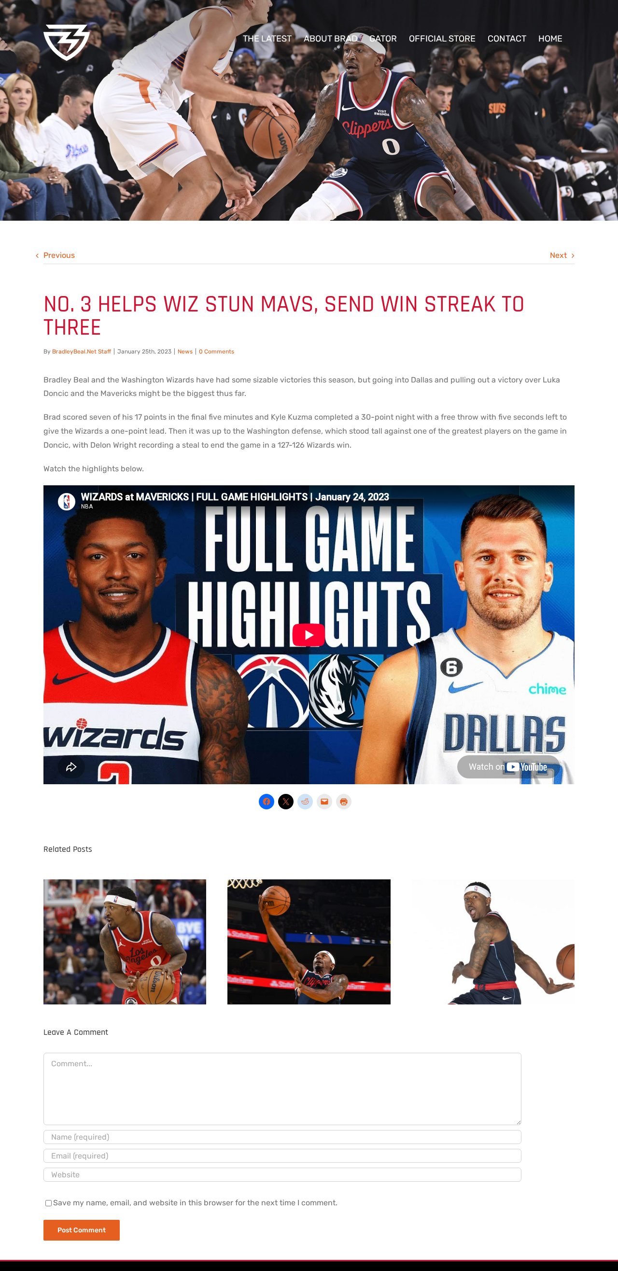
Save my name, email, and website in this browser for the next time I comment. (195, 1202)
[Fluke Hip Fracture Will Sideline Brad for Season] (124, 939)
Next (558, 255)
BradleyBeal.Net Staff (81, 351)
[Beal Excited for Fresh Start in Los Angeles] (493, 939)
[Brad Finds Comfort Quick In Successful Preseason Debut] (308, 939)
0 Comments (216, 351)
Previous (59, 255)
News (185, 351)
